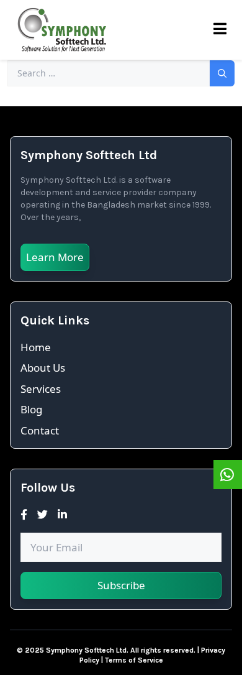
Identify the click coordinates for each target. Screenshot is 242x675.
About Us (42, 367)
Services (40, 389)
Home (35, 347)
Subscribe (121, 585)
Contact (39, 430)
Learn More (55, 257)
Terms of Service (134, 660)
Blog (31, 409)
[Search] (222, 73)
